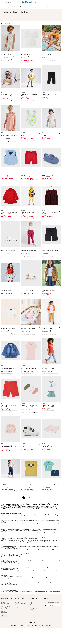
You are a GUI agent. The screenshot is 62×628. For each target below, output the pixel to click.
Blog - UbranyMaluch (19, 605)
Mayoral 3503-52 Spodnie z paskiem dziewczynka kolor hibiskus (28, 251)
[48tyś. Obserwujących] (2, 615)
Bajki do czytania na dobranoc (35, 611)
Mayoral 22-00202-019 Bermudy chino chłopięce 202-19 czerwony (9, 406)
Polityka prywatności (33, 608)
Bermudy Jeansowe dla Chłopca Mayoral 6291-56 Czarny (50, 251)
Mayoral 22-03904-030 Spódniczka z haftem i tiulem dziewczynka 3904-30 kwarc (8, 446)
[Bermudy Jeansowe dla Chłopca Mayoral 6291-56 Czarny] (51, 234)
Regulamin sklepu (33, 610)
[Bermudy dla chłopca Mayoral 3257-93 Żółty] (31, 195)
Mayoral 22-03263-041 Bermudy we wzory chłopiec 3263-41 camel (49, 55)
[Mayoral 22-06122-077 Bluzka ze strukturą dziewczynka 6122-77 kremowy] (31, 38)
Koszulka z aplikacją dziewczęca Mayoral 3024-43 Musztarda (29, 485)
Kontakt (31, 601)
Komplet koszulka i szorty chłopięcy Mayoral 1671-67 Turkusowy (49, 485)
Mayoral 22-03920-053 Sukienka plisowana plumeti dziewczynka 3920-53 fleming (9, 135)
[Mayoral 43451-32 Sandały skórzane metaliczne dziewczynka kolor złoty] (31, 272)
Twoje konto (17, 601)
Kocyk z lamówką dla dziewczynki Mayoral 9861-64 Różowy (48, 445)
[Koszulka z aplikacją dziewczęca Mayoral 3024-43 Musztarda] (31, 468)
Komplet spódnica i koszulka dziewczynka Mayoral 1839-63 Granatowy (7, 96)
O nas (31, 602)
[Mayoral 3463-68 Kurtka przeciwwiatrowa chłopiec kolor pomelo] (51, 312)
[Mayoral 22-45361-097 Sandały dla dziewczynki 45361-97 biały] (10, 234)
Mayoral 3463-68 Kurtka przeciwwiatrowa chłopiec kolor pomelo (50, 329)
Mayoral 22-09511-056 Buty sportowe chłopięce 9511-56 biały (29, 445)
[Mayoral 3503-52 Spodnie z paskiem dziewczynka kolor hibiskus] (31, 234)
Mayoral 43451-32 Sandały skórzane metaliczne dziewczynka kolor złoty (28, 289)
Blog (30, 607)
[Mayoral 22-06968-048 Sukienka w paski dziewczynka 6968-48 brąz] (10, 38)
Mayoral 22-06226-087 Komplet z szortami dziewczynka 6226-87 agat (49, 406)
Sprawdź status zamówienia (20, 603)
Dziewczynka (22, 6)
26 (35, 497)
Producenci (40, 6)
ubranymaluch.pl (4, 612)
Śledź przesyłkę (18, 604)
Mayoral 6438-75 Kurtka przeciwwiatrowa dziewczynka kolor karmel (49, 290)
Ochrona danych (33, 609)
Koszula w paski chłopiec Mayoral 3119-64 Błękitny (50, 135)
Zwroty (31, 605)
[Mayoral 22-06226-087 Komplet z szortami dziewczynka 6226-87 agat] (51, 389)
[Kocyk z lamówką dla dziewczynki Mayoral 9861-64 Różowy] (51, 428)
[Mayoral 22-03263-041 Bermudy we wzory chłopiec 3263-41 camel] (51, 38)
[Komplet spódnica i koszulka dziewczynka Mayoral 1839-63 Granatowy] (10, 78)
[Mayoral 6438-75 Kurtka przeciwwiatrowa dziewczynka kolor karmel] (51, 272)
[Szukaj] (2, 2)
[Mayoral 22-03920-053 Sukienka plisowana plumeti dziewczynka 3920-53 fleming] (10, 117)
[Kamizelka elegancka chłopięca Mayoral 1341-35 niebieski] (10, 157)
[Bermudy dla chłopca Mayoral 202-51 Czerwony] (31, 157)
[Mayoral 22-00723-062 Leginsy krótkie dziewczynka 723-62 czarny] (51, 78)
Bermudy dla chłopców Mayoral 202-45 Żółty (29, 95)
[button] (58, 2)
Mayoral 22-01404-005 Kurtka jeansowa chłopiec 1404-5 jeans (7, 367)
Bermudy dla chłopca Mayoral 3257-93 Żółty (29, 213)
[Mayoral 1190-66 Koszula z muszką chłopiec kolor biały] (10, 312)
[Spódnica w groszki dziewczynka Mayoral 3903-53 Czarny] (10, 272)
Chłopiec (31, 6)
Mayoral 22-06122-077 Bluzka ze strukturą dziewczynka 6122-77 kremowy (28, 56)
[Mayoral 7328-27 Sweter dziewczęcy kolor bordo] (51, 195)
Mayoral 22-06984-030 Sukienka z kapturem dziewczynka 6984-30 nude (28, 367)
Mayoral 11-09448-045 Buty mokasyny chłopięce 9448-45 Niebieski (50, 174)
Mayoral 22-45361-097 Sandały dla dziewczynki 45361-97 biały (8, 251)
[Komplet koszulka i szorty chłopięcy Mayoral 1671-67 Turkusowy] (51, 468)
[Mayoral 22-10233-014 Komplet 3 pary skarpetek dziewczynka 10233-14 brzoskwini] (31, 389)
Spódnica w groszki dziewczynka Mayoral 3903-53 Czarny (7, 289)
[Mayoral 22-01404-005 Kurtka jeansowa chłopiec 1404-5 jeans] (10, 350)
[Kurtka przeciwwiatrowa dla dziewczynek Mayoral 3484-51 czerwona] (10, 195)
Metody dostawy (33, 604)
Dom (5, 17)
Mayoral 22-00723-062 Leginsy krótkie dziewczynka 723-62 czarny (50, 95)
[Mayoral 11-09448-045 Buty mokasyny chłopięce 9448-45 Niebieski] (51, 157)
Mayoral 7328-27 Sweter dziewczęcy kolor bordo (49, 213)
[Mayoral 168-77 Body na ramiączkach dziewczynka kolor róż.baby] (31, 312)
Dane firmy (17, 602)
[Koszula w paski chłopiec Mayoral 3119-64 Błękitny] (51, 117)
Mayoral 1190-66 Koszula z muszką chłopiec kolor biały (8, 329)
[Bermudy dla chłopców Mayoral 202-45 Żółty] (31, 78)
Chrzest (48, 6)
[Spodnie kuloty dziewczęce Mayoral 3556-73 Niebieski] (10, 468)
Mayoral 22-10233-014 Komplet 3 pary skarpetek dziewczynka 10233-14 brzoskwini (29, 407)
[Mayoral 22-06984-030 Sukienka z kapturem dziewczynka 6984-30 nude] (31, 350)
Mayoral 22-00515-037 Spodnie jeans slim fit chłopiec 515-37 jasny (49, 367)
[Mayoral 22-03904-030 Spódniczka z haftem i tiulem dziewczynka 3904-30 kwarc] (10, 428)
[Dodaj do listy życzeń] (19, 54)
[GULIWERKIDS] (31, 2)
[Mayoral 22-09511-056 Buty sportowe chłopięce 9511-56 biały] (31, 428)
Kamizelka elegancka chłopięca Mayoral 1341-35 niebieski (9, 174)
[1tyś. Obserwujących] (6, 615)
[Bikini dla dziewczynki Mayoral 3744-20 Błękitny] (31, 117)
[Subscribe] (59, 605)
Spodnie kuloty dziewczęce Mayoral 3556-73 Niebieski (8, 485)
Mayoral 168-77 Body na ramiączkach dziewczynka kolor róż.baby (28, 329)
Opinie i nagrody (33, 603)
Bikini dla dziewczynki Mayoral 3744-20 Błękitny (29, 135)
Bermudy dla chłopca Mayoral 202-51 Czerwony (28, 174)
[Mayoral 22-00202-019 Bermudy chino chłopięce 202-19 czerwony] (10, 389)
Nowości (13, 6)
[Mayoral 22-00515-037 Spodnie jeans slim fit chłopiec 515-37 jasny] (51, 350)
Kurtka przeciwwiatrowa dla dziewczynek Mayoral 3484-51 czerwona (9, 213)
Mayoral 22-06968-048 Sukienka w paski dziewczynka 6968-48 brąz (8, 55)
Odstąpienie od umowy (19, 607)
